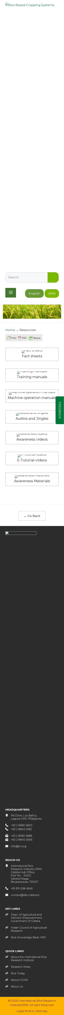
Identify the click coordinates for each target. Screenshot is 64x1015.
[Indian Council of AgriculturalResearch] (26, 929)
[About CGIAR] (16, 980)
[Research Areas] (17, 966)
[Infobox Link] (32, 354)
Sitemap (41, 1011)
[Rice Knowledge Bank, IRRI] (25, 937)
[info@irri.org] (15, 846)
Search (53, 277)
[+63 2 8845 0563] (18, 829)
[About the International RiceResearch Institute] (26, 958)
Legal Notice (25, 1011)
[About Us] (14, 986)
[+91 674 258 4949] (19, 888)
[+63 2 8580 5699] (18, 835)
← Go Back (32, 516)
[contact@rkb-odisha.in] (22, 895)
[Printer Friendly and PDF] (17, 339)
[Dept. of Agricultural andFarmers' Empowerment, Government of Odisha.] (23, 918)
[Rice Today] (15, 973)
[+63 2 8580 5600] (18, 825)
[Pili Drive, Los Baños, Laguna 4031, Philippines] (23, 817)
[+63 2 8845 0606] (18, 839)
